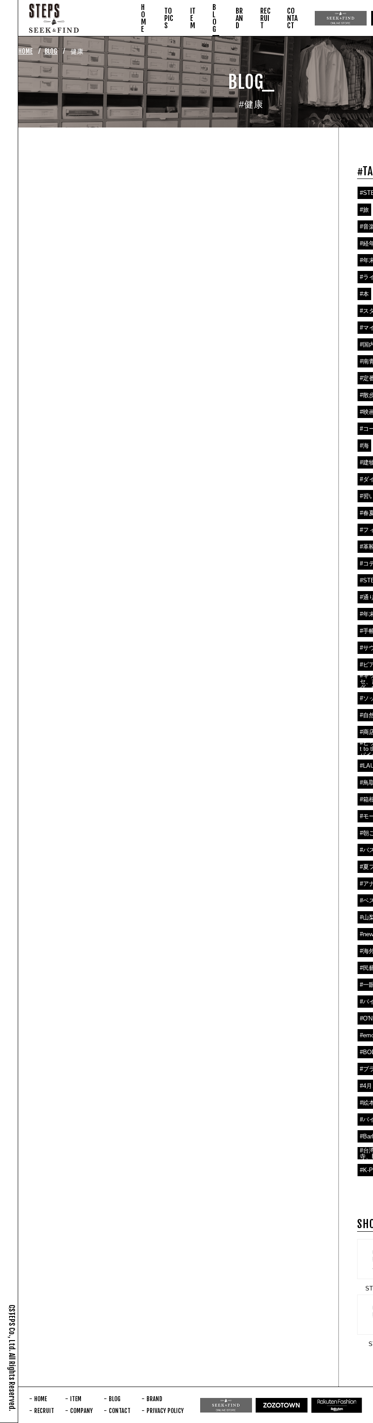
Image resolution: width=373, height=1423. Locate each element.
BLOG (51, 51)
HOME (25, 51)
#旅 (364, 209)
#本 (364, 294)
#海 (364, 445)
